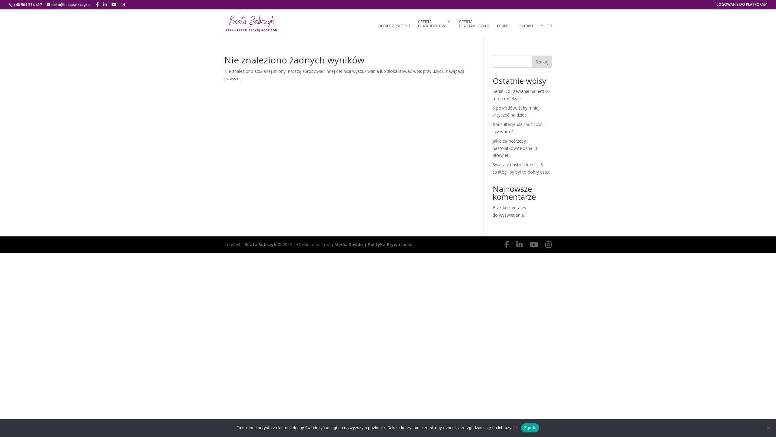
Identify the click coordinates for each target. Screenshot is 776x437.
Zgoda (530, 427)
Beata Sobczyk (261, 244)
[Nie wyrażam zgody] (768, 428)
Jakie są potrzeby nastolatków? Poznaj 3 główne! (515, 148)
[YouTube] (114, 4)
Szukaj (542, 62)
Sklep (546, 26)
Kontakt (525, 26)
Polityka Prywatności (390, 244)
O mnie (503, 26)
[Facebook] (97, 4)
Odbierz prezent (394, 26)
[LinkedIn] (105, 4)
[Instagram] (123, 4)
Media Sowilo (348, 244)
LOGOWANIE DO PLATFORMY (742, 5)
